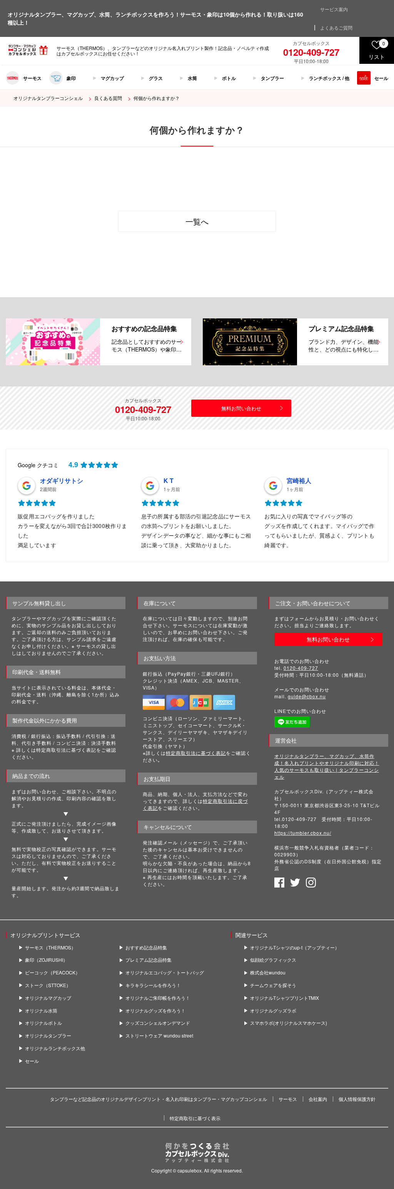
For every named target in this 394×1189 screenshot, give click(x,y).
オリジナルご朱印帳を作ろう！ (157, 998)
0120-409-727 (301, 667)
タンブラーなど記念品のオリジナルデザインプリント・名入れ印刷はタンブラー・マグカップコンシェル (158, 1099)
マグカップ (112, 78)
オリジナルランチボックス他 (55, 1048)
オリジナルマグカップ (48, 998)
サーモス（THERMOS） (50, 947)
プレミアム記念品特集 (148, 960)
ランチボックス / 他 (329, 78)
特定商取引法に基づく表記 (196, 752)
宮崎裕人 (299, 480)
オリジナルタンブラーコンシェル (48, 98)
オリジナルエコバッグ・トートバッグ (164, 972)
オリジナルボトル (43, 1023)
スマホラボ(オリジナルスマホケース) (288, 1023)
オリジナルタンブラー (48, 1035)
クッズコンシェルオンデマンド (157, 1023)
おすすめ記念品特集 (146, 947)
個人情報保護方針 (357, 1099)
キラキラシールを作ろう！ (153, 985)
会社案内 (318, 1099)
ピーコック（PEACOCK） (52, 972)
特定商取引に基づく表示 (195, 1118)
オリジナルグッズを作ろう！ (155, 1010)
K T (169, 480)
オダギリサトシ (61, 480)
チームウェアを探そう (273, 985)
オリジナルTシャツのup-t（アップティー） (294, 947)
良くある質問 (108, 98)
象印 (71, 78)
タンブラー (272, 78)
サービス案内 (334, 9)
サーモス (32, 78)
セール (381, 78)
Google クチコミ (38, 465)
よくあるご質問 (336, 27)
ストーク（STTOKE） (48, 985)
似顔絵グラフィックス (273, 960)
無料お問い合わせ (241, 408)
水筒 (192, 78)
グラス (156, 78)
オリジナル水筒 (41, 1010)
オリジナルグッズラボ (273, 1010)
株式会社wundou (267, 972)
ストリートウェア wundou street (159, 1035)
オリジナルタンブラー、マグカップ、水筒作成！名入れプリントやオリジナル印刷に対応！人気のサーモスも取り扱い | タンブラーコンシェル (326, 766)
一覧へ (197, 221)
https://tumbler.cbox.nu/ (302, 832)
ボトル (229, 78)
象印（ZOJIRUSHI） (46, 960)
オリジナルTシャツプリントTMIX (284, 998)
